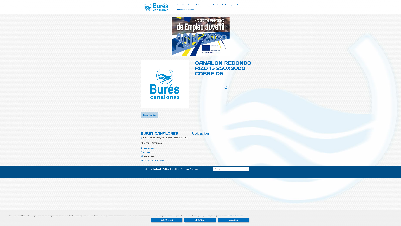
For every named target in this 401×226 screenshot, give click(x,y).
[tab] (149, 115)
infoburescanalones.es (154, 160)
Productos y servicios (231, 5)
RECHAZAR (200, 220)
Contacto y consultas (185, 10)
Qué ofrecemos (202, 5)
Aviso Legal (156, 169)
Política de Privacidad (189, 169)
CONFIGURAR (167, 220)
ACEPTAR (233, 220)
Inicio (178, 5)
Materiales (215, 5)
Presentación (188, 5)
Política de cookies (235, 216)
